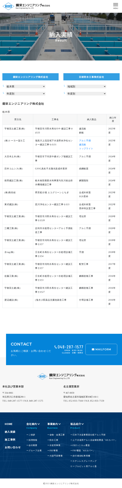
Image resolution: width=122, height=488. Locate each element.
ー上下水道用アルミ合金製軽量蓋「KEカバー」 (93, 440)
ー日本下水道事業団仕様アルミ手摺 (87, 435)
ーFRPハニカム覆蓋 (80, 445)
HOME (9, 424)
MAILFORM (103, 349)
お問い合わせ (13, 447)
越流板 (82, 144)
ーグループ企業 (34, 450)
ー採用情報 (31, 440)
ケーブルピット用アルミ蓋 (83, 466)
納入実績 (10, 432)
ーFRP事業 (52, 450)
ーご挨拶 (30, 435)
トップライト (86, 148)
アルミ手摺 (85, 140)
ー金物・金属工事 (56, 435)
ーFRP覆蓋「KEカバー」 (82, 450)
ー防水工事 (52, 440)
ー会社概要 (31, 445)
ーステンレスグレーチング (83, 461)
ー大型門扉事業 (55, 456)
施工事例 (10, 439)
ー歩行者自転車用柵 (80, 456)
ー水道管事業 (54, 445)
